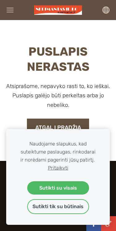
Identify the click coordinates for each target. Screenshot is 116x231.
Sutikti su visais (58, 188)
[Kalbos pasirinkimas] (105, 10)
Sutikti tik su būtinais (58, 206)
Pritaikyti (58, 168)
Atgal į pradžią (58, 127)
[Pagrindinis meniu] (10, 10)
